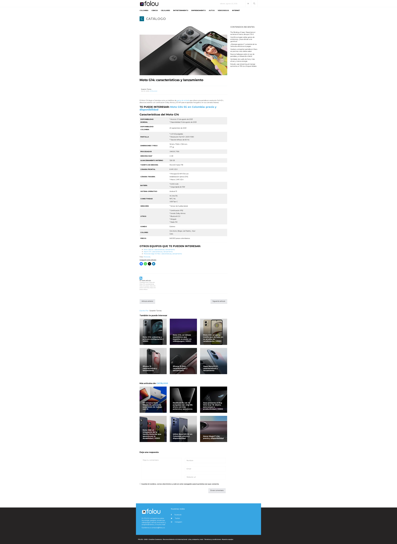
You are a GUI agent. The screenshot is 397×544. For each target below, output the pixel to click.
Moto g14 (152, 282)
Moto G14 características (147, 284)
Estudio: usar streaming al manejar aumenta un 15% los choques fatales (243, 65)
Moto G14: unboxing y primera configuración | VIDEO (153, 339)
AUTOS (212, 10)
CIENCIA (154, 10)
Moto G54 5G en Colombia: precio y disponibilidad (178, 108)
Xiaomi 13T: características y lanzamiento (158, 252)
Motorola (147, 257)
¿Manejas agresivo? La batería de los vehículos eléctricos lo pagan (243, 45)
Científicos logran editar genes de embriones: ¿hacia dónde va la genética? (242, 39)
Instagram (178, 522)
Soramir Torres (146, 89)
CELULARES (165, 10)
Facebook (177, 515)
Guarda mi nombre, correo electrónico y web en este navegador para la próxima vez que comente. (180, 484)
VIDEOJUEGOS (223, 10)
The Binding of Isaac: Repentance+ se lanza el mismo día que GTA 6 (243, 33)
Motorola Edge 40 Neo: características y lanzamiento (163, 254)
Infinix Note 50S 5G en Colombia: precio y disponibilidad (182, 436)
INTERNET (236, 10)
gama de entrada (183, 100)
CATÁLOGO (156, 19)
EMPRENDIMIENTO (198, 10)
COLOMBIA (144, 10)
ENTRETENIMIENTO (180, 10)
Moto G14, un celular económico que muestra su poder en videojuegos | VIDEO (182, 338)
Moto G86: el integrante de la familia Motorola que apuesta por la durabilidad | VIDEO (152, 434)
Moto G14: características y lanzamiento (171, 80)
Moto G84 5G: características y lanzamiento (159, 250)
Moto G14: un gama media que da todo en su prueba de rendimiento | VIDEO (213, 338)
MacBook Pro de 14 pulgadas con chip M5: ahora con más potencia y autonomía (183, 406)
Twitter (177, 518)
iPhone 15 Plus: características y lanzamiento (180, 368)
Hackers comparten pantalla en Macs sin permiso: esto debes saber (243, 50)
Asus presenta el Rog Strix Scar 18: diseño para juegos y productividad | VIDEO (213, 406)
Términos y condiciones (212, 539)
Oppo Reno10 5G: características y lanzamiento (210, 368)
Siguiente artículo (219, 301)
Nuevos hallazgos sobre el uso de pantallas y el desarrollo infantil (242, 55)
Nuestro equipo (227, 539)
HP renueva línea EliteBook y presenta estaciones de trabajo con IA (152, 406)
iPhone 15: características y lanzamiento (150, 368)
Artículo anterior (147, 301)
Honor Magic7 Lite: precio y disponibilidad (213, 437)
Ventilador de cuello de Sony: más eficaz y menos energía (242, 60)
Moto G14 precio (144, 286)
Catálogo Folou (144, 282)
